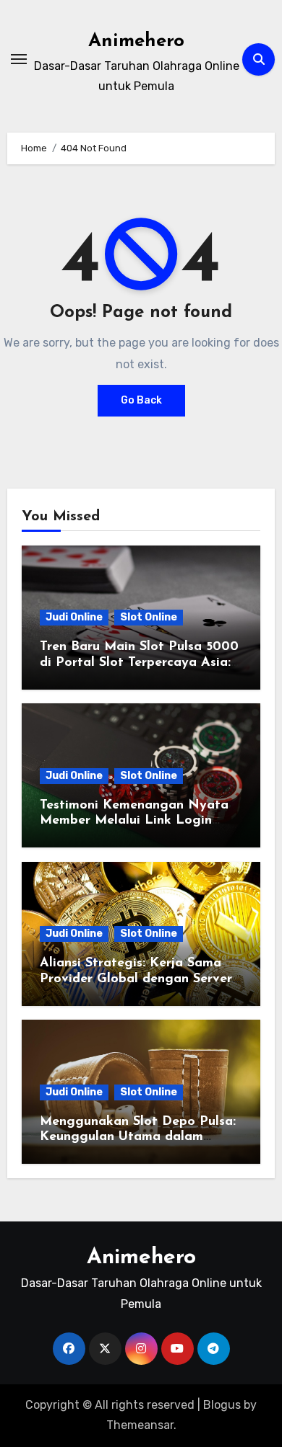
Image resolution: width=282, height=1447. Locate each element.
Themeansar (140, 1425)
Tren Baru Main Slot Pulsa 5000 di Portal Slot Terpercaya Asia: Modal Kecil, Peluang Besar (139, 663)
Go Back (141, 400)
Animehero (136, 41)
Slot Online (148, 617)
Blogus (222, 1405)
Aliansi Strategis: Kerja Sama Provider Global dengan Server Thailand (136, 979)
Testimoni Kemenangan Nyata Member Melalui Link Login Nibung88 (134, 821)
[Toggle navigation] (18, 59)
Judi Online (74, 617)
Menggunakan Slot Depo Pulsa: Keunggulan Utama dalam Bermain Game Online (138, 1137)
